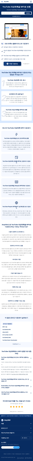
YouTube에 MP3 (6, 329)
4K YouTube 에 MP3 (7, 335)
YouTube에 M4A (6, 337)
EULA (23, 454)
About (5, 454)
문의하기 (9, 454)
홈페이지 (3, 415)
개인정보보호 (18, 454)
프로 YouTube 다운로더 (12, 415)
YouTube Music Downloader (9, 340)
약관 (13, 454)
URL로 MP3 (5, 332)
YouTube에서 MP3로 (24, 308)
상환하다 (27, 454)
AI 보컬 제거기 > (16, 16)
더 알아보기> (26, 63)
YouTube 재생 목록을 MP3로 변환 (19, 374)
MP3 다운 (4, 327)
